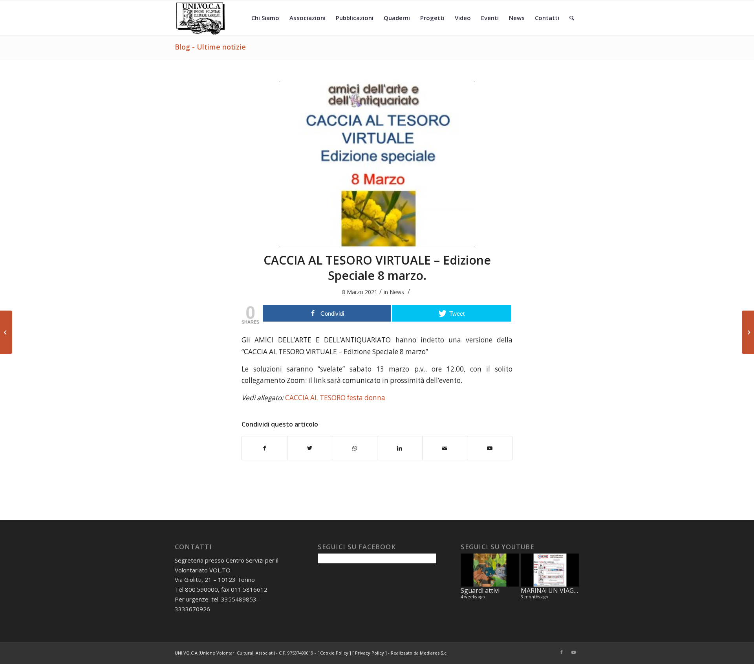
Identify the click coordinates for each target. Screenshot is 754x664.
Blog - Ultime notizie (210, 47)
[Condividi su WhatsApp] (354, 448)
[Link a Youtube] (489, 448)
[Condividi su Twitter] (309, 448)
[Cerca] (571, 17)
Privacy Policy (369, 653)
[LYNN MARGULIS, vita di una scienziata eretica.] (6, 332)
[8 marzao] (377, 163)
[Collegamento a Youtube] (573, 652)
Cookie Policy (334, 653)
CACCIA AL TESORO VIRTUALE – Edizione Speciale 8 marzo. (377, 267)
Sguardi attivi (480, 590)
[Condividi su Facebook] (264, 448)
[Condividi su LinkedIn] (399, 448)
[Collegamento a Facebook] (561, 652)
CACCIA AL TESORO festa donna (335, 397)
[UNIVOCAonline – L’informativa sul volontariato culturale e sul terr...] (748, 332)
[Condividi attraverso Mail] (445, 448)
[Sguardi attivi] (490, 570)
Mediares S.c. (434, 653)
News (397, 292)
